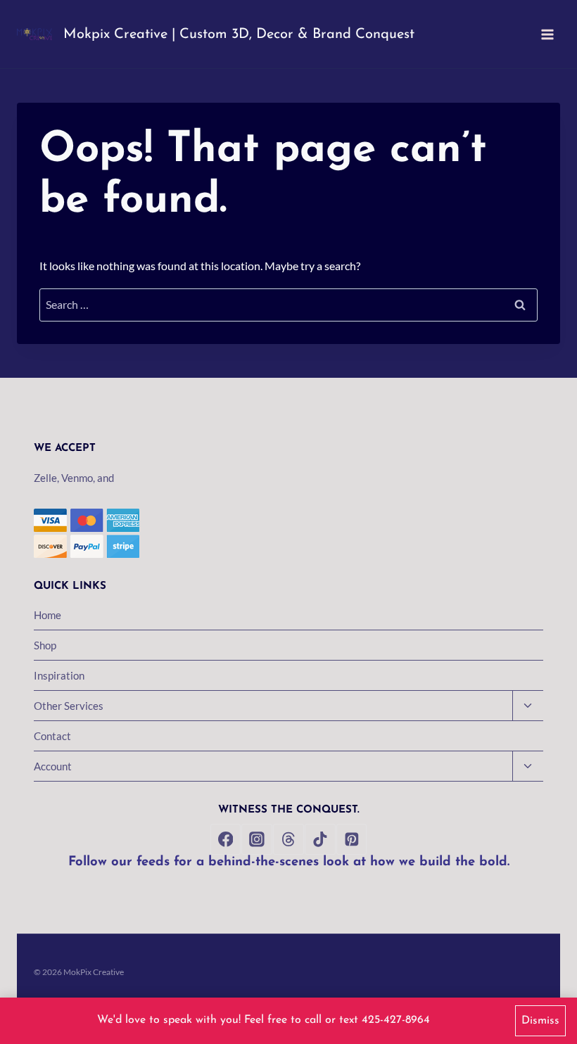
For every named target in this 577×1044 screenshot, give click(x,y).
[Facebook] (225, 839)
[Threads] (288, 839)
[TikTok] (320, 839)
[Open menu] (547, 34)
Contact (52, 736)
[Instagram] (256, 839)
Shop (45, 645)
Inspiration (59, 675)
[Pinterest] (351, 839)
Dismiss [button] (540, 1020)
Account (53, 766)
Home (47, 615)
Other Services (68, 705)
